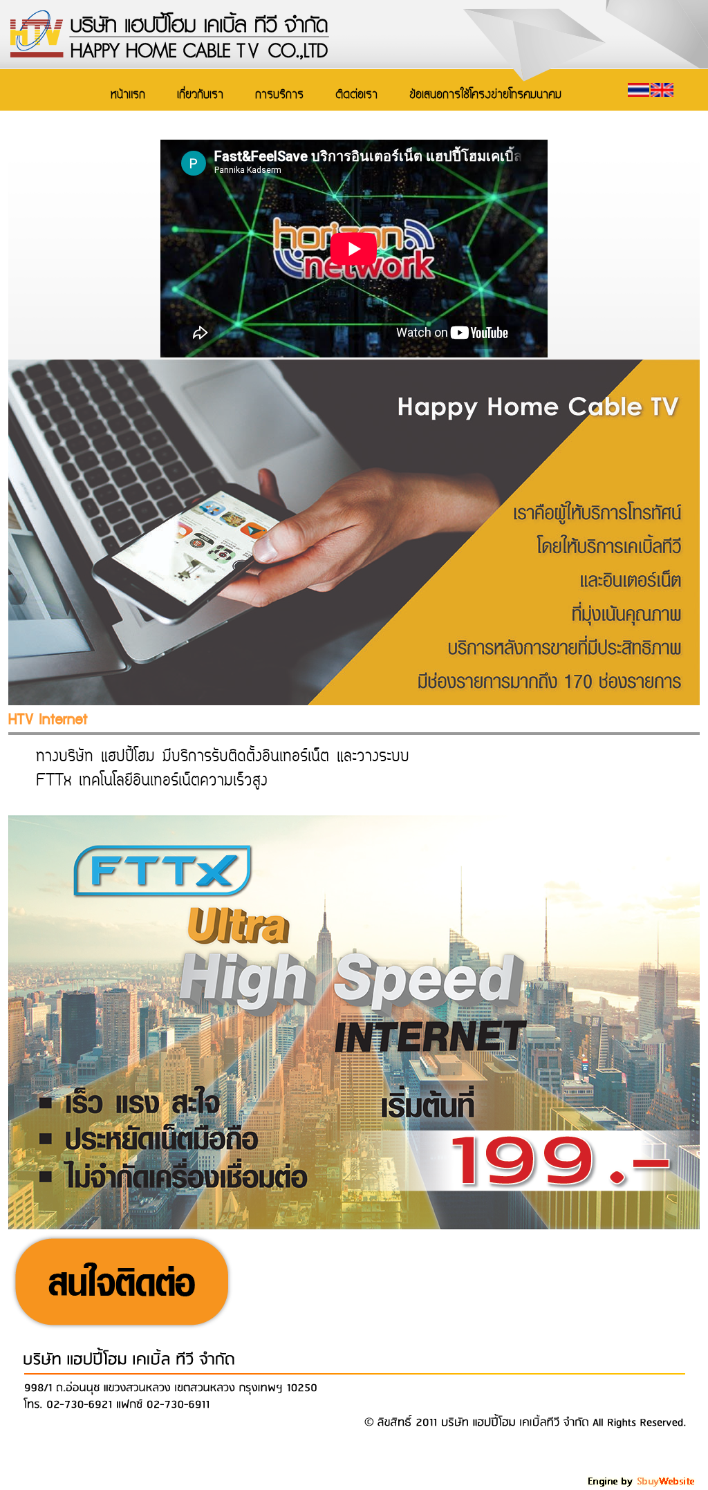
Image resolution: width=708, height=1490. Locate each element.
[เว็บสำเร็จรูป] (642, 1485)
